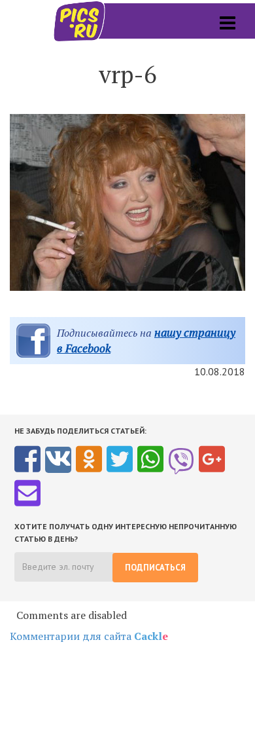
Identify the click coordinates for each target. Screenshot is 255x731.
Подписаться (155, 567)
